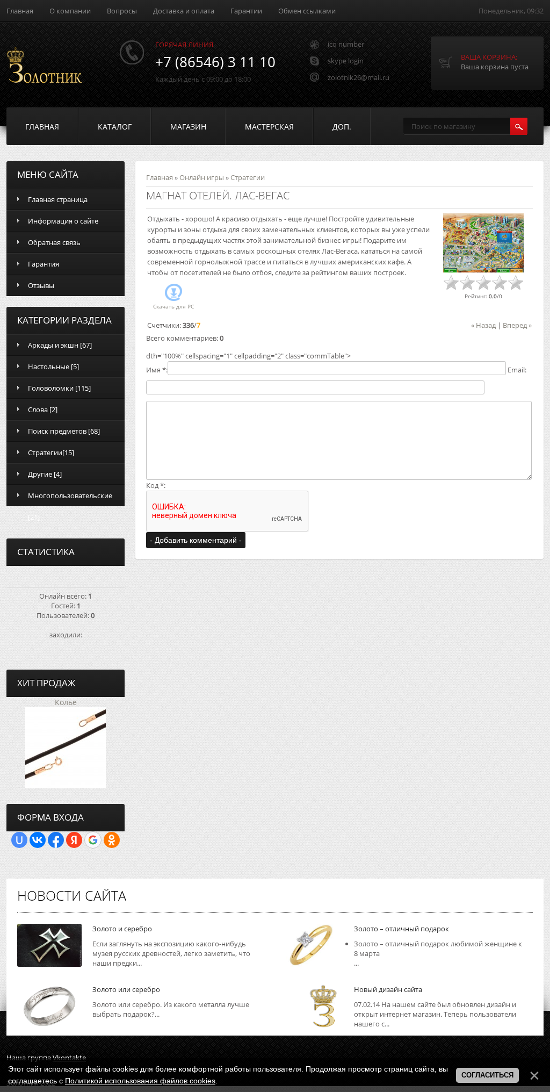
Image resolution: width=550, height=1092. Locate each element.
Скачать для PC (173, 306)
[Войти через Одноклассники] (112, 840)
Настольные (48, 366)
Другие (40, 474)
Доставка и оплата (183, 11)
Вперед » (517, 325)
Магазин (188, 126)
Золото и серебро (122, 928)
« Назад (483, 325)
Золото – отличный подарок (401, 928)
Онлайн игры (201, 177)
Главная (19, 11)
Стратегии (45, 452)
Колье (66, 702)
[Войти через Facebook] (56, 840)
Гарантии (246, 11)
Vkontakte (69, 1057)
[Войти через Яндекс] (74, 840)
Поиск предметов (57, 431)
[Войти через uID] (19, 840)
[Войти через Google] (93, 840)
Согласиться (487, 1075)
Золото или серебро (126, 989)
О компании (70, 11)
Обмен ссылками (307, 11)
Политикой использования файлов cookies (140, 1080)
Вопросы (122, 11)
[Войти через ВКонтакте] (38, 840)
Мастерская (269, 126)
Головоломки (51, 388)
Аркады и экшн (53, 345)
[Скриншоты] (483, 243)
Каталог (115, 126)
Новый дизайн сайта (388, 989)
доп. (341, 126)
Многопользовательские (70, 495)
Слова (38, 409)
